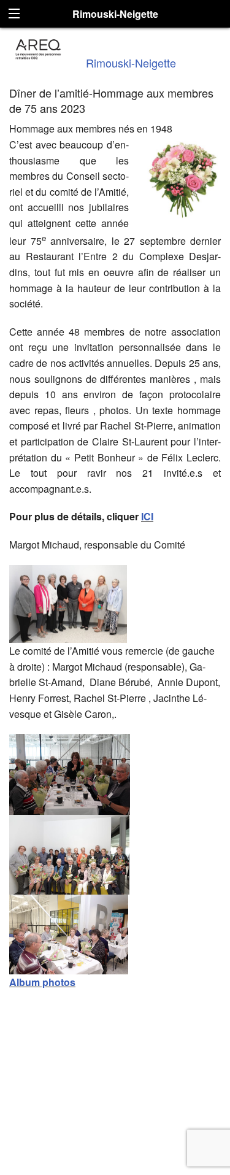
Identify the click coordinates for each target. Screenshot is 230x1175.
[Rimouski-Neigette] (38, 47)
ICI (147, 516)
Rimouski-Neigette (131, 63)
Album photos (42, 982)
